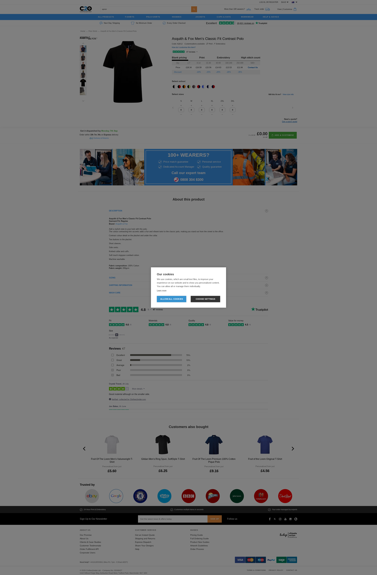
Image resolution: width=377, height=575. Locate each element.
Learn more (161, 290)
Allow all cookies (171, 299)
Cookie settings (205, 299)
